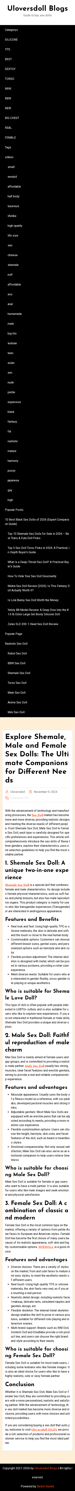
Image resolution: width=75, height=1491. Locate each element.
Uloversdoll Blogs (37, 9)
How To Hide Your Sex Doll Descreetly (32, 576)
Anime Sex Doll (17, 702)
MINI (8, 88)
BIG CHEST (12, 118)
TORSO (9, 79)
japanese (13, 480)
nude (11, 382)
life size (13, 235)
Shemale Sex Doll (19, 673)
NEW (8, 108)
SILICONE (11, 39)
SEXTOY (10, 69)
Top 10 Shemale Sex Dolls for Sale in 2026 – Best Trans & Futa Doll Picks (38, 536)
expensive (14, 402)
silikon (9, 157)
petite (11, 392)
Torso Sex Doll (17, 683)
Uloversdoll (17, 792)
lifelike (12, 216)
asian (11, 363)
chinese (13, 255)
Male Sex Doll (16, 692)
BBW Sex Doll (16, 663)
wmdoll (12, 176)
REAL (8, 128)
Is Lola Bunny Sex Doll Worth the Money (33, 600)
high (10, 500)
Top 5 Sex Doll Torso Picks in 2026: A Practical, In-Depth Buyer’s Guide (39, 550)
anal (10, 304)
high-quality (15, 225)
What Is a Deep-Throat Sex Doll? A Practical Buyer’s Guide (38, 564)
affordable (14, 186)
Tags (8, 147)
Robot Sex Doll (17, 653)
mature (12, 451)
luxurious (13, 206)
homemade (15, 314)
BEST (8, 59)
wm (10, 372)
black (11, 412)
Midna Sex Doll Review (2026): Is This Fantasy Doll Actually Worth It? (39, 588)
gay (10, 490)
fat (9, 431)
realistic (13, 441)
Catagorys (11, 30)
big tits (12, 333)
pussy (11, 470)
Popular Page (13, 634)
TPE (7, 49)
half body (13, 196)
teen (10, 353)
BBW (8, 98)
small (11, 167)
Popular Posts (14, 510)
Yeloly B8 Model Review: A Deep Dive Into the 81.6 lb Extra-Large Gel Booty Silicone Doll (38, 612)
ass (10, 294)
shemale (13, 265)
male (11, 323)
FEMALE (10, 137)
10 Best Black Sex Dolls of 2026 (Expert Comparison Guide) (37, 522)
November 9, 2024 (45, 792)
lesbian (12, 343)
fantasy (12, 421)
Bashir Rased (45, 1486)
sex (10, 245)
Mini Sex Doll (16, 712)
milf (10, 274)
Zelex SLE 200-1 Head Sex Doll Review (33, 624)
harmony (13, 461)
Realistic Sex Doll (16, 643)
